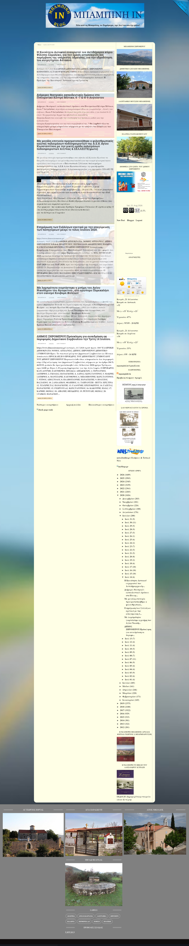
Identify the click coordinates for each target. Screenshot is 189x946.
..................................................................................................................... (29, 944)
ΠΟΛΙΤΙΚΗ (107, 921)
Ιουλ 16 (128, 570)
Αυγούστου (128, 512)
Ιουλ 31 (128, 519)
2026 (122, 474)
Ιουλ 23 (128, 546)
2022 (122, 488)
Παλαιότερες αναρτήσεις (101, 404)
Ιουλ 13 (128, 638)
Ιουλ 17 (128, 566)
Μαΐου (126, 686)
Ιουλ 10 (128, 648)
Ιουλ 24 (128, 542)
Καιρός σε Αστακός (126, 302)
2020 (122, 495)
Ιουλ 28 (128, 529)
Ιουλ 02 (128, 676)
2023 (122, 484)
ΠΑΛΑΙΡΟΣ (71, 921)
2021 (122, 491)
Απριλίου (127, 689)
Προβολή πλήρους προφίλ (129, 377)
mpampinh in (125, 373)
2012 (122, 727)
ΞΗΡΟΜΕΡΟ (114, 916)
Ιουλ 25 (128, 539)
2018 (122, 706)
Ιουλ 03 (128, 672)
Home (39, 45)
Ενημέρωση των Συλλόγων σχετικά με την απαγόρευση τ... (137, 611)
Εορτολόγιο (129, 253)
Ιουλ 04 (128, 669)
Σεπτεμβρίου (129, 508)
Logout (139, 220)
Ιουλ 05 (128, 665)
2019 (122, 703)
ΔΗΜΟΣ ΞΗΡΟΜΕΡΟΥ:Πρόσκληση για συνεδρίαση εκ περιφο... (137, 631)
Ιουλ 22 (128, 549)
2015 (122, 717)
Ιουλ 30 (128, 522)
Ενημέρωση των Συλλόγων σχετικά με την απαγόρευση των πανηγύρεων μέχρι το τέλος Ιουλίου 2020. (73, 228)
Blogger (131, 220)
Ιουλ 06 (128, 662)
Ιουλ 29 (128, 525)
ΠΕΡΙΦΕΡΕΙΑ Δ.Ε (84, 921)
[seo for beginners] (45, 409)
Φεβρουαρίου (129, 696)
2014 (122, 720)
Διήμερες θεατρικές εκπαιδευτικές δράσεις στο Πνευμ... (136, 592)
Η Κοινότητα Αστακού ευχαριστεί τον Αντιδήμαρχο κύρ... (135, 583)
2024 (122, 481)
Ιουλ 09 (128, 652)
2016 (122, 713)
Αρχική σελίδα (73, 404)
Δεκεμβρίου (128, 498)
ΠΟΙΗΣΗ (97, 921)
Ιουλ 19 (128, 560)
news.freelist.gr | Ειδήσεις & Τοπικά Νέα (133, 459)
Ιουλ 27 (128, 532)
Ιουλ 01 (128, 679)
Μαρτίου (127, 693)
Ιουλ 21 (128, 553)
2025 (122, 478)
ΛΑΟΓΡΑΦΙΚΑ (101, 916)
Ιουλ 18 (128, 563)
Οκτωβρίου (128, 505)
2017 (122, 710)
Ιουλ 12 (128, 641)
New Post (121, 220)
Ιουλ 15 (128, 573)
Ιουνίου (126, 682)
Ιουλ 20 (128, 556)
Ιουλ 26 (128, 536)
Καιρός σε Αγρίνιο (126, 333)
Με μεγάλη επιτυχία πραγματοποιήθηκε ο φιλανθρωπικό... (135, 601)
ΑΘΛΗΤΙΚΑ (71, 916)
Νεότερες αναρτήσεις (47, 404)
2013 (122, 723)
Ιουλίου (126, 515)
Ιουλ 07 (128, 659)
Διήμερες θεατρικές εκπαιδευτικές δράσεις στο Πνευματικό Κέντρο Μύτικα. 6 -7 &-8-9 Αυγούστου (70, 96)
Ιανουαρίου (128, 699)
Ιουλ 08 (128, 655)
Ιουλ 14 (128, 577)
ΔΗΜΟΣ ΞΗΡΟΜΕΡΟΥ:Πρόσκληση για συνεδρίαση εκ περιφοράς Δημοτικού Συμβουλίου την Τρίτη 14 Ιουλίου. (74, 338)
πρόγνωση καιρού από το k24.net (131, 295)
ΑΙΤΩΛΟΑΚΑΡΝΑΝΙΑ (86, 916)
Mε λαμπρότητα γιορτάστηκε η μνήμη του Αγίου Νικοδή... (137, 620)
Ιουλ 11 (128, 645)
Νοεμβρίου (128, 501)
